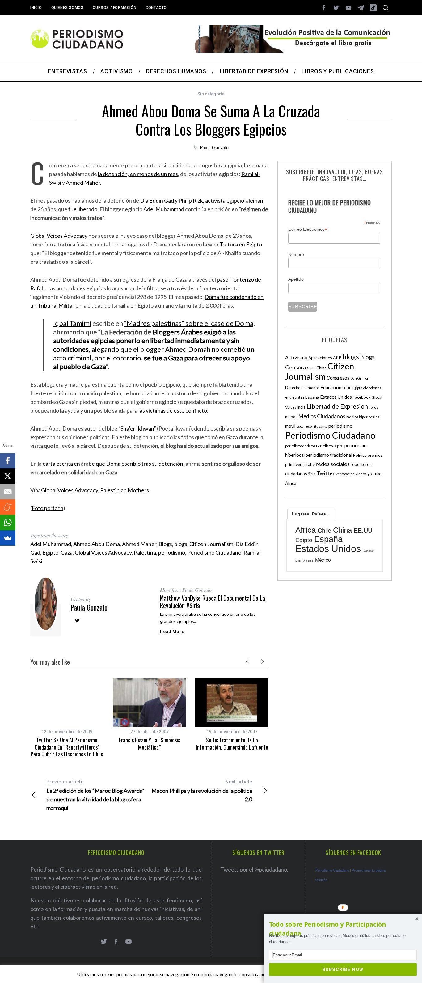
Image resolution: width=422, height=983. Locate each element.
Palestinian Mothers (124, 490)
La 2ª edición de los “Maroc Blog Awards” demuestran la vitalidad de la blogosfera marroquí (95, 795)
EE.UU (347, 388)
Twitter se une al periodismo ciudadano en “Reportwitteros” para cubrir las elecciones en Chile (67, 747)
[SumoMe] (7, 538)
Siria (311, 473)
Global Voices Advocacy (58, 235)
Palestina (145, 552)
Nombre (296, 254)
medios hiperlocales (362, 417)
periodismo (171, 552)
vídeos (361, 474)
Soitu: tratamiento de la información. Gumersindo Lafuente (232, 743)
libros (373, 407)
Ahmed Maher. (83, 182)
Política (360, 455)
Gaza (67, 552)
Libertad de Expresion (337, 406)
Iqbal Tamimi (72, 323)
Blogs (165, 543)
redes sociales (333, 463)
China (321, 367)
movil (290, 426)
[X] (7, 476)
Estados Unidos (336, 397)
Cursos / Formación (114, 8)
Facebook (362, 397)
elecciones (372, 387)
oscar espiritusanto (311, 426)
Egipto (50, 552)
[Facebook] (7, 460)
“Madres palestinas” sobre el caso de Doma (188, 323)
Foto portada (47, 508)
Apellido (296, 279)
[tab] (311, 514)
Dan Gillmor (359, 378)
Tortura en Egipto (240, 244)
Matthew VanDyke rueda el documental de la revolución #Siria (212, 601)
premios (375, 455)
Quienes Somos (67, 8)
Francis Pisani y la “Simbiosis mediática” (149, 743)
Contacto (156, 8)
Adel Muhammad (163, 209)
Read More (172, 631)
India (301, 407)
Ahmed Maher (139, 543)
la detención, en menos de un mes (138, 173)
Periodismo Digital (330, 446)
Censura (295, 367)
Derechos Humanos (302, 387)
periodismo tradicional (329, 455)
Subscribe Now (343, 969)
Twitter (325, 473)
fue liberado (82, 209)
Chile (311, 368)
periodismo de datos (300, 446)
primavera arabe (300, 464)
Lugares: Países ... (311, 513)
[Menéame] (7, 507)
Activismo (296, 357)
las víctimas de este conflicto (172, 410)
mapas (291, 416)
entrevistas (294, 397)
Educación (330, 387)
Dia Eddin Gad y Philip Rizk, (172, 200)
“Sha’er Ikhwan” (137, 428)
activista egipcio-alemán (234, 200)
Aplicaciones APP (324, 357)
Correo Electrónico (307, 229)
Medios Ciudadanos (321, 416)
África (290, 483)
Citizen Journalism (211, 543)
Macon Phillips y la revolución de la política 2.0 (201, 791)
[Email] (7, 491)
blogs (180, 543)
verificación (345, 474)
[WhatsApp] (7, 522)
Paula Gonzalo (214, 147)
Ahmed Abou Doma (96, 543)
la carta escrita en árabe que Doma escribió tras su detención (110, 463)
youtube (374, 474)
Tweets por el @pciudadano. (254, 869)
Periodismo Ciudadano (214, 552)
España (312, 397)
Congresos (338, 377)
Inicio (36, 8)
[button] (343, 929)
